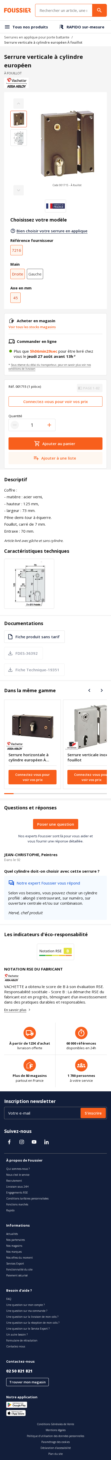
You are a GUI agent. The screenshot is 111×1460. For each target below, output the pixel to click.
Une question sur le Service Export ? (28, 1328)
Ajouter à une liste (58, 458)
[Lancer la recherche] (99, 10)
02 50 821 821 (19, 1371)
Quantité (15, 416)
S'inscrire (93, 1113)
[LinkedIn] (46, 1142)
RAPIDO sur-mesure (85, 26)
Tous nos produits (30, 26)
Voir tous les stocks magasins (32, 327)
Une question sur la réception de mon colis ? (32, 1322)
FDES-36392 (26, 653)
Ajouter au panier (58, 443)
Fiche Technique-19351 (37, 669)
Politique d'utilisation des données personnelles (55, 1436)
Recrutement (14, 1180)
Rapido (10, 1210)
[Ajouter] (49, 425)
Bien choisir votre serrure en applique (52, 230)
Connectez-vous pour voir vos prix (55, 401)
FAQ (8, 1299)
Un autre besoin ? (17, 1334)
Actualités (12, 1234)
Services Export (15, 1263)
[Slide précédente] (89, 690)
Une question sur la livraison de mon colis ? (32, 1317)
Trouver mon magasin (27, 1382)
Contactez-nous (15, 1346)
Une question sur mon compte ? (25, 1305)
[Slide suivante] (102, 690)
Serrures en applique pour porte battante (36, 37)
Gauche (35, 274)
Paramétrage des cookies (55, 1442)
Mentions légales (56, 1430)
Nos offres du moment (19, 1257)
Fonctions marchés (17, 1204)
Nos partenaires (15, 1240)
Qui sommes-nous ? (18, 1169)
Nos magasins (14, 1246)
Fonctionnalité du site (19, 1269)
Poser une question (55, 824)
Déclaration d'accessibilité (56, 1448)
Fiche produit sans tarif (37, 636)
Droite (17, 274)
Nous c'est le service (17, 1175)
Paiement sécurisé (17, 1275)
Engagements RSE (17, 1192)
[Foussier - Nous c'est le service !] (17, 10)
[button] (67, 146)
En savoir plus (15, 1009)
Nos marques (14, 1251)
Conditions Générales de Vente (55, 1424)
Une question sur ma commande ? (26, 1311)
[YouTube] (34, 1142)
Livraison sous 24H (17, 1186)
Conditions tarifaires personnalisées (27, 1198)
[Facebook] (9, 1142)
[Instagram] (22, 1142)
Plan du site (55, 1454)
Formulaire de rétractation (21, 1340)
